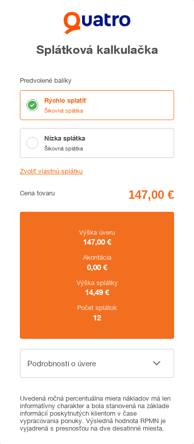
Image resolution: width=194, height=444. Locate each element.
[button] (97, 363)
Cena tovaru (37, 193)
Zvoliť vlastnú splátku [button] (51, 171)
